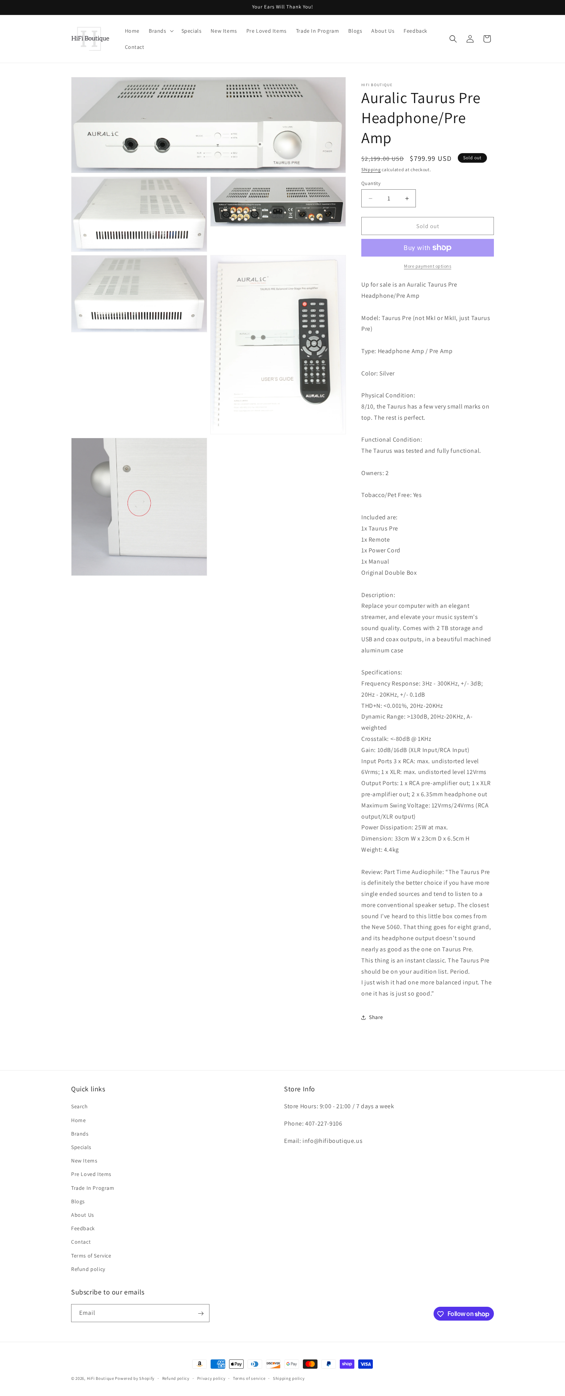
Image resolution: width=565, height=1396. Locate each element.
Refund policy (88, 1269)
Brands (80, 1133)
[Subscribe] (200, 1313)
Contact (81, 1242)
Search (79, 1106)
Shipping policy (289, 1378)
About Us (82, 1214)
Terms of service (249, 1378)
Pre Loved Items (91, 1174)
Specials (81, 1147)
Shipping (371, 169)
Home (78, 1120)
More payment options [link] (427, 266)
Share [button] (376, 1017)
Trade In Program (93, 1187)
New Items (84, 1160)
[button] (160, 31)
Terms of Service (91, 1255)
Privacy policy (211, 1378)
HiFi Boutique (100, 1378)
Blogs (78, 1201)
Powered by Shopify (135, 1378)
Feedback (83, 1228)
